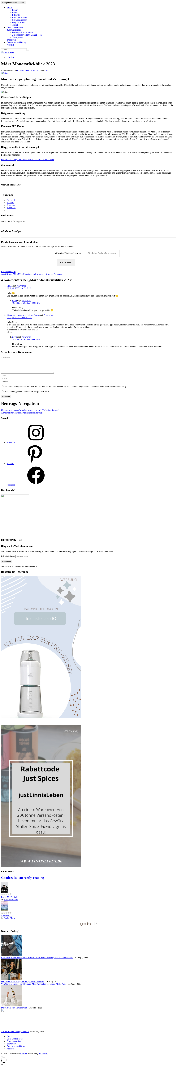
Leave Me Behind (9, 897)
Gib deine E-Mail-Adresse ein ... (69, 253)
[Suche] (28, 50)
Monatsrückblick (45, 274)
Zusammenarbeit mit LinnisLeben (27, 35)
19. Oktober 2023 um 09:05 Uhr (26, 303)
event (3, 274)
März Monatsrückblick (28, 274)
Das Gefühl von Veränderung (14, 1008)
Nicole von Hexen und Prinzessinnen (23, 315)
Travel (15, 25)
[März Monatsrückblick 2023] (4, 73)
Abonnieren (65, 262)
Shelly (9, 286)
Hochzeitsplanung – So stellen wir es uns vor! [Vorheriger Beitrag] (30, 410)
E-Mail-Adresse (8, 556)
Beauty (15, 10)
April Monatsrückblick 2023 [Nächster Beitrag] (21, 413)
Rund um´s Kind (19, 17)
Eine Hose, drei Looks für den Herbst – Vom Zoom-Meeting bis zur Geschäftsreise (37, 957)
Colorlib (23, 1053)
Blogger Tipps (18, 22)
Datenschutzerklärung (16, 42)
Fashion (15, 12)
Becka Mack (9, 918)
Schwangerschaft (19, 20)
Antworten (21, 286)
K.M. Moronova (11, 899)
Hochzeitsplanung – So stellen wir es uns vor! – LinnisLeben (27, 159)
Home (9, 7)
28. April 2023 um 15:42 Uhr (19, 288)
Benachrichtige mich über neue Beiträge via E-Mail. (27, 391)
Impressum (11, 40)
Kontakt (10, 45)
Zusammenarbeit (14, 30)
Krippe (9, 274)
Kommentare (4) (8, 271)
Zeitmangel (58, 274)
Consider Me (6, 915)
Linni (46, 70)
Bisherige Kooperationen (23, 32)
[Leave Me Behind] (4, 892)
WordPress (43, 1053)
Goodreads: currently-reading (22, 877)
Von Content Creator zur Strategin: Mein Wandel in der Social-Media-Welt (33, 984)
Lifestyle (16, 15)
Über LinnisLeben (15, 27)
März (15, 274)
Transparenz (17, 37)
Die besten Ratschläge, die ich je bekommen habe (22, 981)
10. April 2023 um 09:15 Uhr (19, 317)
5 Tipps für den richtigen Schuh (15, 1031)
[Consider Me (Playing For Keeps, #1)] (4, 910)
